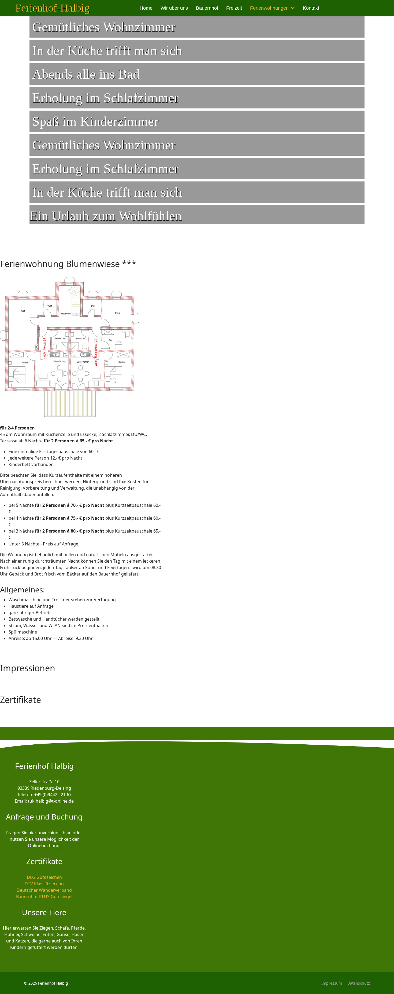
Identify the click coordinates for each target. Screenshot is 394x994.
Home (146, 8)
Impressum (331, 983)
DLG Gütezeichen (44, 877)
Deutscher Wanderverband (44, 890)
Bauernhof (207, 8)
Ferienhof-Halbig (52, 8)
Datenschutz (358, 983)
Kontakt (311, 8)
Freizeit (234, 8)
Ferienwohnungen (269, 8)
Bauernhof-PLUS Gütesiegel (44, 897)
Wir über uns (174, 8)
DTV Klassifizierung (44, 884)
